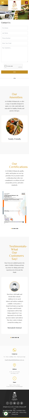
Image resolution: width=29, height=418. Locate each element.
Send (14, 71)
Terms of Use (15, 414)
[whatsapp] (6, 414)
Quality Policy (15, 412)
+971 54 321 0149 (21, 356)
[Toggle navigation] (2, 2)
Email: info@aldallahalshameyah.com (14, 360)
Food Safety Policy (20, 410)
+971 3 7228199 (9, 356)
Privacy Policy (23, 412)
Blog (14, 410)
